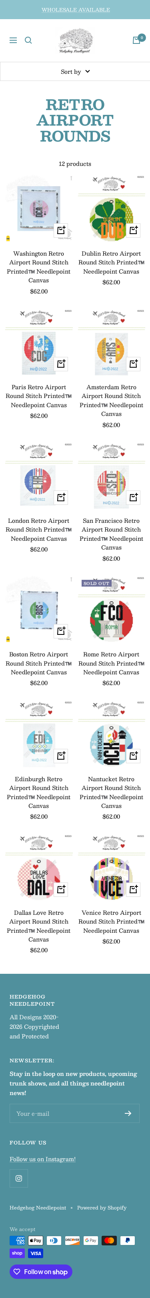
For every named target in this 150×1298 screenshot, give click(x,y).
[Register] (128, 1113)
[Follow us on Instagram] (19, 1178)
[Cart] (136, 40)
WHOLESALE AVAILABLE (76, 9)
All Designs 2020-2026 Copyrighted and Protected (34, 1026)
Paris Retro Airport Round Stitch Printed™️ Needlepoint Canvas (39, 395)
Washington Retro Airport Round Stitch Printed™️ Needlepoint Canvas (38, 267)
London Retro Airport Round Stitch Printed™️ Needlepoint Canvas (39, 529)
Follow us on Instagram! (43, 1159)
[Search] (28, 40)
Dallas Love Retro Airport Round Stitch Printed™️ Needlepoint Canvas (38, 926)
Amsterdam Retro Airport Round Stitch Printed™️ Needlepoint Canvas (111, 400)
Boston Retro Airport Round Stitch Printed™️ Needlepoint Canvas (39, 663)
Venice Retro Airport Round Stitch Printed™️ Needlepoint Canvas (111, 921)
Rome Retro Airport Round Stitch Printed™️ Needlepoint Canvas (111, 663)
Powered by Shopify (101, 1207)
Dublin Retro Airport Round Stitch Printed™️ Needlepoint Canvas (111, 262)
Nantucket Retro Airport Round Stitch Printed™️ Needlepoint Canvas (111, 792)
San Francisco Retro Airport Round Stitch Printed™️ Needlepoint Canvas (111, 534)
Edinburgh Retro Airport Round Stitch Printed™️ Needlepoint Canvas (38, 792)
